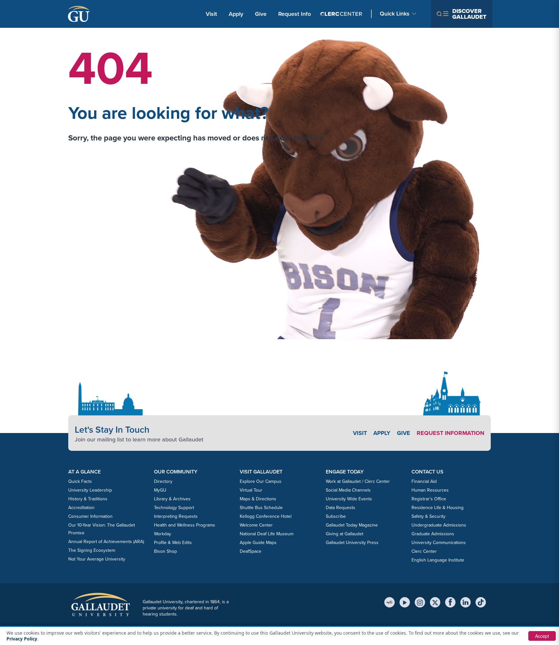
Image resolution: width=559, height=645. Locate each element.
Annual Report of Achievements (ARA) (106, 541)
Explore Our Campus (260, 481)
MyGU (160, 490)
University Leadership (90, 490)
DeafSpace (250, 551)
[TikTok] (481, 602)
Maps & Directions (258, 498)
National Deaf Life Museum (266, 533)
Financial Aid (424, 481)
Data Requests (340, 507)
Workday (162, 533)
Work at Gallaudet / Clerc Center (358, 481)
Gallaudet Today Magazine (352, 525)
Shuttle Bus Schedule (261, 507)
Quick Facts (80, 481)
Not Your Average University (96, 559)
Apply (237, 13)
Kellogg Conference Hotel (265, 516)
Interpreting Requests (176, 516)
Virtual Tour (251, 490)
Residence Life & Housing (437, 507)
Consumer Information (90, 516)
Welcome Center (256, 525)
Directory (163, 481)
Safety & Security (428, 516)
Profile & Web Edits (173, 542)
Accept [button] (542, 636)
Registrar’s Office (428, 498)
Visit (211, 14)
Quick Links (395, 14)
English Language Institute (437, 560)
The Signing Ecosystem (91, 550)
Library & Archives (172, 498)
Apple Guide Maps (258, 542)
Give (261, 14)
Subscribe (336, 516)
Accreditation (81, 507)
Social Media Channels (348, 490)
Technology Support (174, 507)
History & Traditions (87, 498)
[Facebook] (450, 602)
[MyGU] (389, 602)
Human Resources (430, 490)
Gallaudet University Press (352, 542)
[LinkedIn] (465, 602)
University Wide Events (349, 498)
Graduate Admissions (432, 533)
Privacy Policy (21, 639)
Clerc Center (424, 551)
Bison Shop (165, 551)
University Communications (438, 542)
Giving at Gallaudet (344, 533)
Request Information (450, 433)
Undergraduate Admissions (438, 525)
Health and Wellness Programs (184, 525)
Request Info (294, 14)
